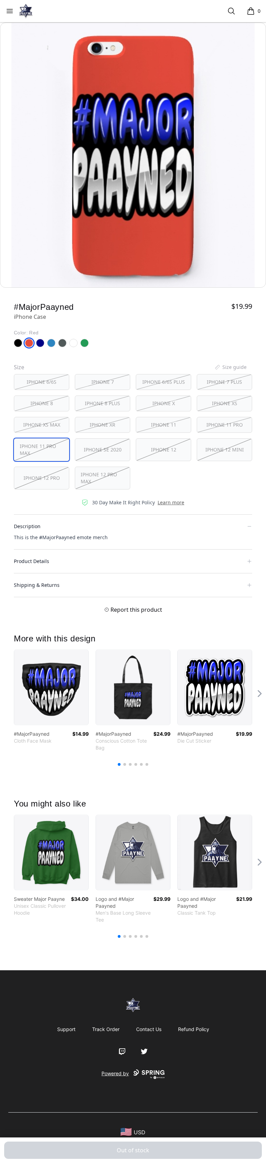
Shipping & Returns (37, 585)
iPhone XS (224, 403)
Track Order (105, 1029)
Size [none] (19, 367)
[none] (230, 367)
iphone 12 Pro (42, 478)
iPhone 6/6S (41, 382)
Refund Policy (193, 1029)
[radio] (41, 382)
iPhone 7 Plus (224, 382)
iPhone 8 (41, 403)
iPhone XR (102, 424)
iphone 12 (163, 449)
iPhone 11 (163, 424)
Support (66, 1029)
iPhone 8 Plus (102, 403)
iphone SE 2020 (103, 449)
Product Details (31, 561)
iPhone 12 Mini (224, 449)
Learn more (171, 502)
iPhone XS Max (41, 424)
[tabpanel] (133, 155)
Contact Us (148, 1029)
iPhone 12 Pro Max (99, 478)
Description (27, 526)
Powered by (115, 1073)
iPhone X (163, 403)
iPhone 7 (102, 382)
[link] (51, 687)
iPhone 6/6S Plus (163, 382)
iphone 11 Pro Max (38, 449)
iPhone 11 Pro (224, 424)
